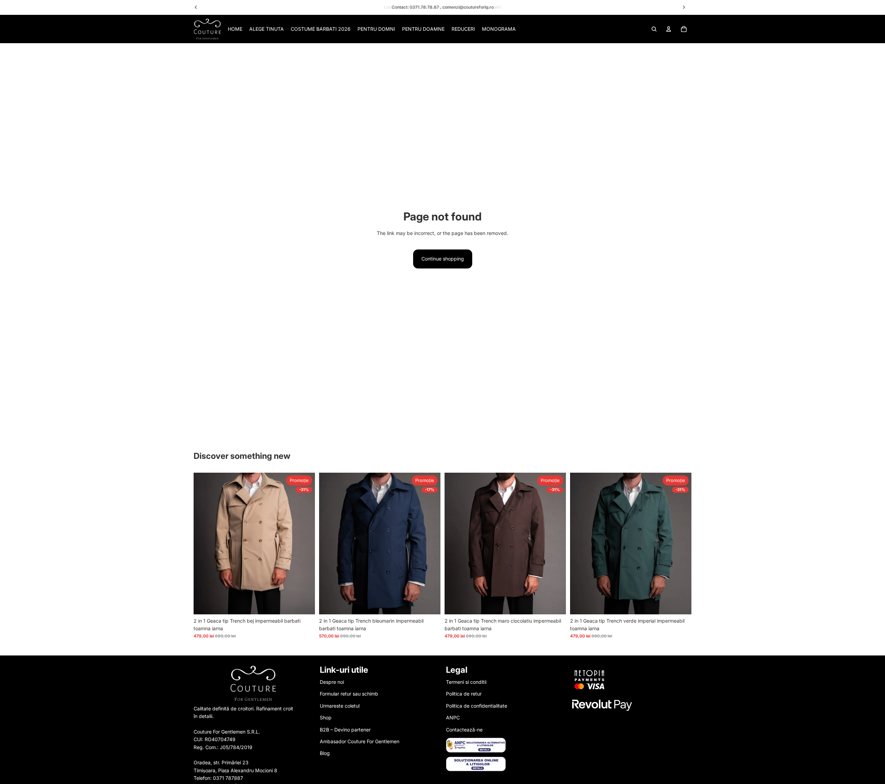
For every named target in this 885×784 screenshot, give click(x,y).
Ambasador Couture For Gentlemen (359, 741)
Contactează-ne (464, 729)
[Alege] (304, 603)
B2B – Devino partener (345, 729)
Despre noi (332, 682)
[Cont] (668, 29)
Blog (325, 753)
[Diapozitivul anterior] (204, 543)
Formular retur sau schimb (349, 694)
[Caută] (654, 29)
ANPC (453, 717)
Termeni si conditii (466, 682)
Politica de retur (464, 694)
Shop (326, 717)
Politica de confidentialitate (476, 705)
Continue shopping (442, 259)
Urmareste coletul (340, 705)
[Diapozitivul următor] (304, 543)
